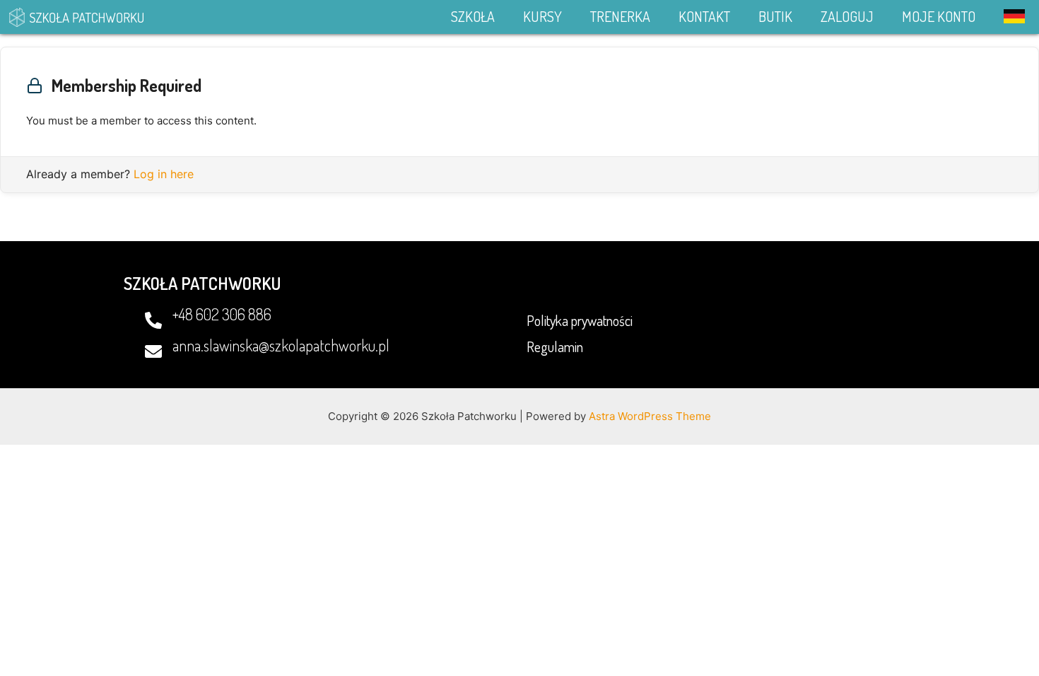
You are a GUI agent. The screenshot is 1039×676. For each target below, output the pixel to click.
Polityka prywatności (580, 320)
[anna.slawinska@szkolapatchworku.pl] (153, 351)
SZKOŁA (473, 16)
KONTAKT (704, 16)
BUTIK (775, 16)
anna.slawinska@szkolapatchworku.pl (280, 345)
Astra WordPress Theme (650, 416)
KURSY (542, 16)
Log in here (164, 174)
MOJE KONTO (938, 16)
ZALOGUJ (847, 16)
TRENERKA (620, 16)
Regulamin (555, 346)
